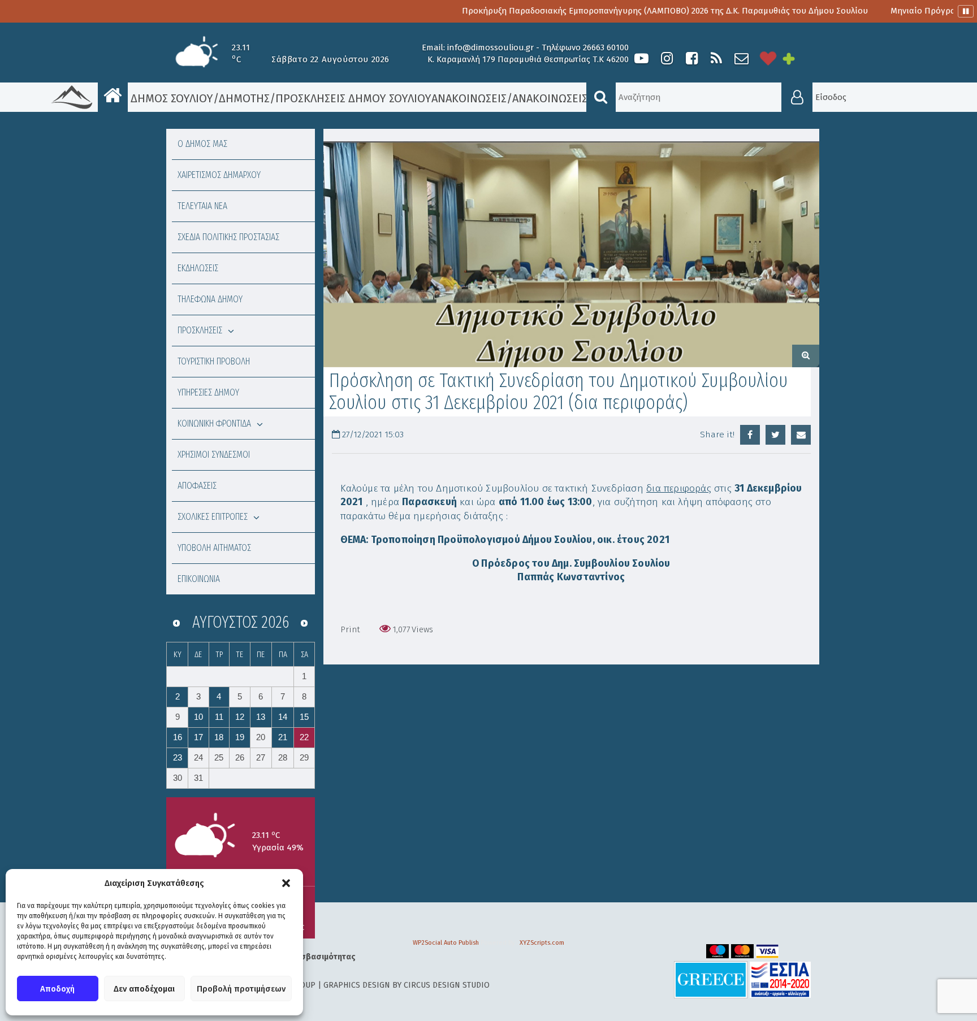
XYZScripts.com (542, 942)
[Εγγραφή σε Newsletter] (741, 58)
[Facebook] (691, 58)
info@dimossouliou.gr (490, 47)
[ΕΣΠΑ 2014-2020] (780, 979)
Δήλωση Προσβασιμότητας (305, 957)
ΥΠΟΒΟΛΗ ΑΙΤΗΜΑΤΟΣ (214, 548)
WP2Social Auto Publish (446, 942)
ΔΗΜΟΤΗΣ (244, 98)
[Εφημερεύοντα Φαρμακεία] (796, 58)
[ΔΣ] (571, 254)
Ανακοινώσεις (469, 98)
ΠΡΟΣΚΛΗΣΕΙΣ (200, 330)
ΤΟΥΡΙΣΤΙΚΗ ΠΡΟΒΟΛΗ (214, 361)
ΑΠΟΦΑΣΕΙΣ (197, 486)
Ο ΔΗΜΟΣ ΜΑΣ (202, 144)
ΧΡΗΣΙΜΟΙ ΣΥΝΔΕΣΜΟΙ (214, 454)
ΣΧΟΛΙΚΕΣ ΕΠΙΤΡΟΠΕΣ (213, 517)
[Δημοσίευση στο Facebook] (750, 435)
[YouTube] (641, 58)
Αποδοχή (57, 989)
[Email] (801, 435)
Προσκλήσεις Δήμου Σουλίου (353, 98)
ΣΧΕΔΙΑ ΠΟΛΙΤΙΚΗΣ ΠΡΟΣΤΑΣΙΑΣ (228, 237)
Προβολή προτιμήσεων (241, 989)
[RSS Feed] (716, 58)
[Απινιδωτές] (768, 58)
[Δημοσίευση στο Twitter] (775, 435)
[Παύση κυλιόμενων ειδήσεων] (966, 11)
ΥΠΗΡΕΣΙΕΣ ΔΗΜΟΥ (208, 392)
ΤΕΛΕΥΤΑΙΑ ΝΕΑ (202, 206)
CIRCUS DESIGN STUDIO (447, 985)
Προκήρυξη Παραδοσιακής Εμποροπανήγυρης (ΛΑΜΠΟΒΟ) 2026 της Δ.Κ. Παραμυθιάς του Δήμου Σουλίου (622, 11)
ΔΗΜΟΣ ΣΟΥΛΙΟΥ (170, 98)
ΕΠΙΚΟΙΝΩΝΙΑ (199, 579)
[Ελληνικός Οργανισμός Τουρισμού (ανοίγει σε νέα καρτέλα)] (710, 979)
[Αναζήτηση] (601, 97)
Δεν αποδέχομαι (144, 989)
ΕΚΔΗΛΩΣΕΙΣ (198, 268)
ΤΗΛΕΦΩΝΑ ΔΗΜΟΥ (210, 299)
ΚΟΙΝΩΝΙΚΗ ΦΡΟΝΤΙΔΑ (214, 423)
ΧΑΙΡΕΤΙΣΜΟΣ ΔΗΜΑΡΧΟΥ (219, 175)
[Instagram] (666, 58)
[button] (286, 883)
